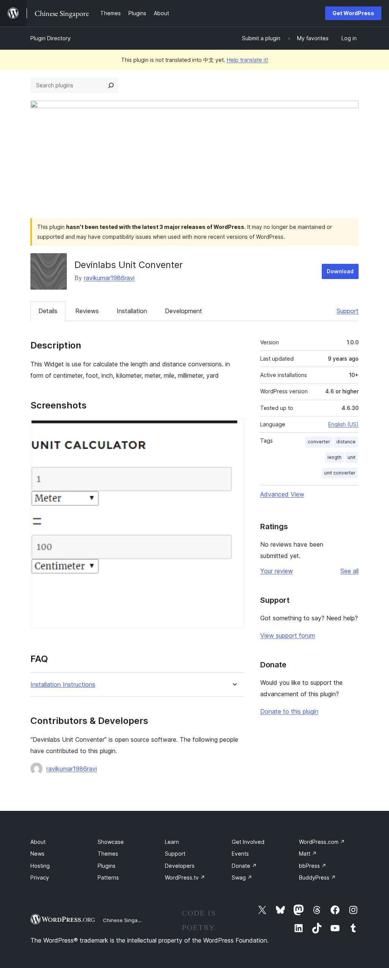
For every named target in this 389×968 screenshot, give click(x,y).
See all (349, 571)
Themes (108, 853)
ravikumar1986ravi (109, 278)
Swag (242, 877)
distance (346, 442)
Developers (179, 865)
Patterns (108, 877)
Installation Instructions (62, 684)
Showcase (111, 842)
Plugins (106, 865)
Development (183, 311)
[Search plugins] (111, 85)
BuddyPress (317, 877)
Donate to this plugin (289, 711)
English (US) (343, 424)
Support (348, 311)
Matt (308, 853)
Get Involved (248, 842)
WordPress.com (322, 842)
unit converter (340, 473)
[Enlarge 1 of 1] (233, 429)
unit (352, 457)
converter (319, 442)
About (38, 842)
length (334, 457)
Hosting (40, 865)
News (37, 853)
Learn (172, 842)
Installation (132, 311)
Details (47, 311)
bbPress (312, 865)
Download (340, 271)
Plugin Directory (50, 38)
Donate (244, 865)
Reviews (87, 311)
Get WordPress (353, 13)
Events (240, 853)
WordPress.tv (185, 877)
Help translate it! (247, 60)
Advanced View (282, 494)
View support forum (287, 635)
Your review (276, 571)
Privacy (39, 877)
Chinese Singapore (126, 920)
